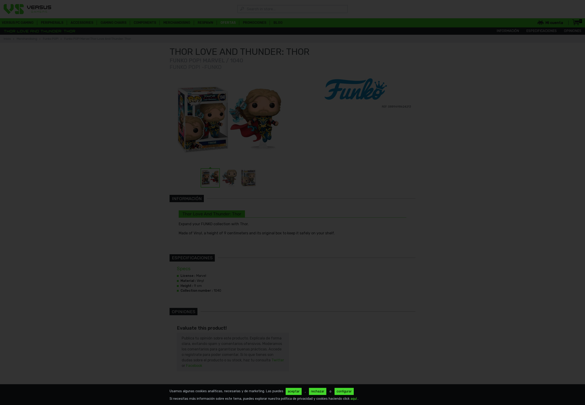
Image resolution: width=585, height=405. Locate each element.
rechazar (317, 391)
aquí (354, 399)
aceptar (294, 391)
